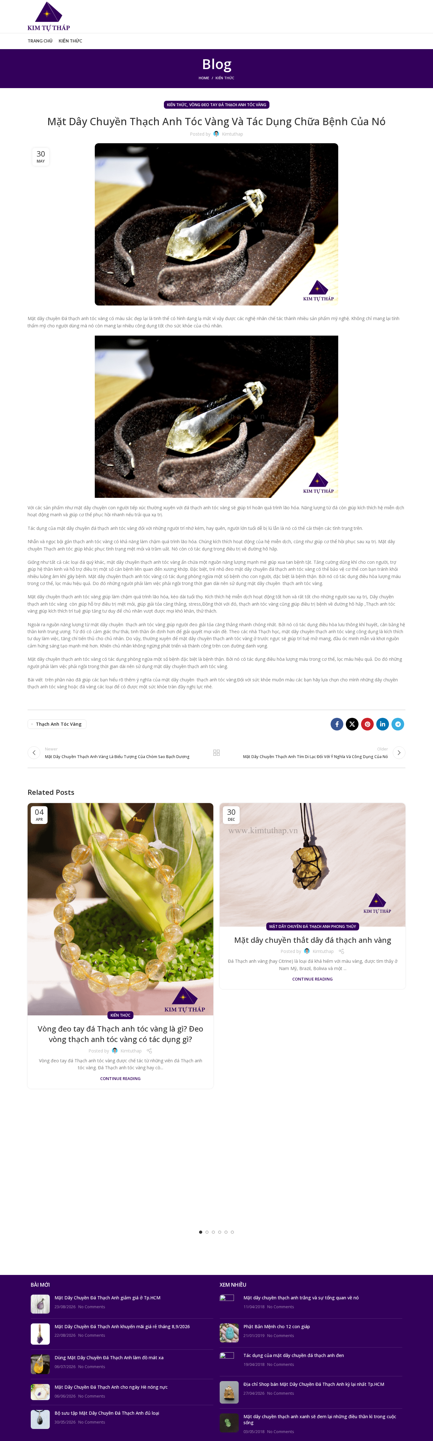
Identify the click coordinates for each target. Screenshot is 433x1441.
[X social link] (352, 724)
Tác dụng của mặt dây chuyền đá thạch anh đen (293, 1355)
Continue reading (120, 1079)
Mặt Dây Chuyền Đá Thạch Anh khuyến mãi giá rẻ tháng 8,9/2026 (122, 1326)
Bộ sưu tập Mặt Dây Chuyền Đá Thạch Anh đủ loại (107, 1413)
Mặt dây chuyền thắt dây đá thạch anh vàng (312, 940)
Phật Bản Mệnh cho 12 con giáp (276, 1326)
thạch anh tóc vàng (58, 724)
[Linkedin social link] (382, 724)
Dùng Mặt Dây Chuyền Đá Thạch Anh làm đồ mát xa (109, 1357)
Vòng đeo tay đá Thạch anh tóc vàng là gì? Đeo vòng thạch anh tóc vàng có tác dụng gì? (120, 1034)
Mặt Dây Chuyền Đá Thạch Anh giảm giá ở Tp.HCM (107, 1298)
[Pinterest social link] (367, 724)
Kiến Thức (225, 77)
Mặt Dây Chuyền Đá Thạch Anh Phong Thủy (312, 926)
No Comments (91, 1306)
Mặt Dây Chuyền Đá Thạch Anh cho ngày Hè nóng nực (111, 1387)
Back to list (216, 752)
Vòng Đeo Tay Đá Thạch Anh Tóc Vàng (227, 104)
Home (204, 77)
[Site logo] (49, 16)
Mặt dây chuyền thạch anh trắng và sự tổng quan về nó (301, 1298)
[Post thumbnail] (40, 1304)
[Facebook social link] (337, 724)
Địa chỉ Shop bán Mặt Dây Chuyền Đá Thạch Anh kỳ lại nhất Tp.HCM (313, 1384)
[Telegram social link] (397, 724)
